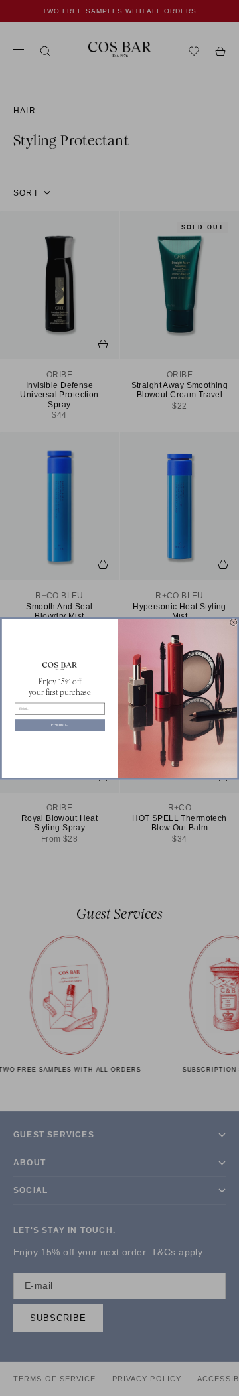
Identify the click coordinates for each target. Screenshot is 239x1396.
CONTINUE (59, 725)
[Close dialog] (233, 622)
